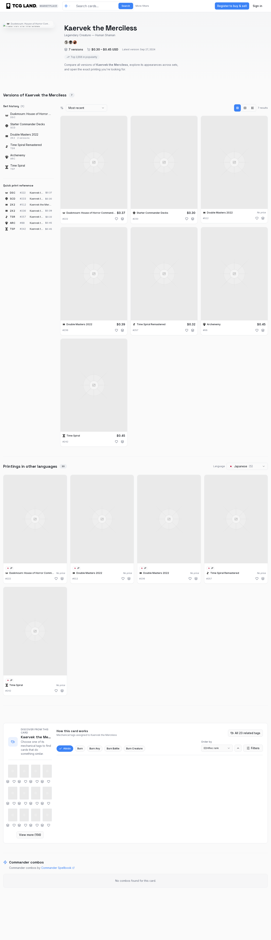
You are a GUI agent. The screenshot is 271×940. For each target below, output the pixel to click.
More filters (142, 5)
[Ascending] (238, 748)
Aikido (67, 748)
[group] (245, 108)
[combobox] (86, 108)
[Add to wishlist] (116, 219)
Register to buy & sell (232, 6)
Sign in (257, 6)
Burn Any (94, 748)
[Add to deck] (122, 219)
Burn (80, 748)
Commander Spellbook (56, 867)
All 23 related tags (247, 733)
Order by (206, 741)
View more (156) (30, 834)
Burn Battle (113, 748)
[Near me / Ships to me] (68, 6)
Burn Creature (134, 748)
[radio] (237, 108)
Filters (255, 748)
